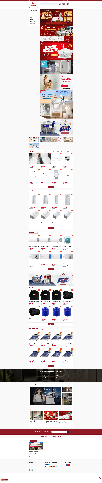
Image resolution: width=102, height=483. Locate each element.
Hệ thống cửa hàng (32, 0)
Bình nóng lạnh (33, 232)
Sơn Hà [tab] (42, 329)
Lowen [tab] (42, 151)
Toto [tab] (47, 151)
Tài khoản (63, 0)
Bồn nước (32, 287)
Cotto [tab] (61, 151)
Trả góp (37, 0)
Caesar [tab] (58, 151)
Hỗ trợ (72, 0)
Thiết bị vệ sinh (33, 151)
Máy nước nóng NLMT (33, 329)
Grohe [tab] (64, 151)
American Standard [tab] (53, 151)
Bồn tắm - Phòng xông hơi (33, 192)
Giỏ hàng (67, 0)
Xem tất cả (51, 186)
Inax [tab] (45, 151)
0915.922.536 (34, 453)
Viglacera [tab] (67, 151)
